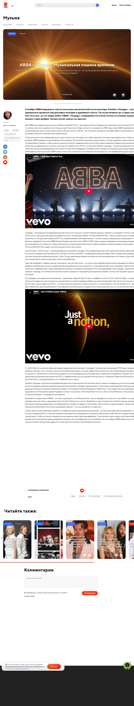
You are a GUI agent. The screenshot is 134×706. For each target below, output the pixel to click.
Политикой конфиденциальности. (17, 668)
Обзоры (19, 25)
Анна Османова (9, 125)
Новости (69, 25)
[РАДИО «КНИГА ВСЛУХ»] (127, 666)
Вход (114, 5)
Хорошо (54, 666)
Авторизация (89, 593)
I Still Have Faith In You (12, 139)
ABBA (6, 130)
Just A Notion (10, 134)
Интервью (56, 25)
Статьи (44, 25)
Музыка (11, 17)
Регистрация (125, 5)
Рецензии (7, 25)
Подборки (32, 25)
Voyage (15, 130)
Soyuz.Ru (5, 5)
